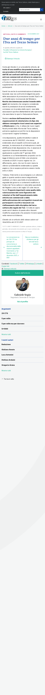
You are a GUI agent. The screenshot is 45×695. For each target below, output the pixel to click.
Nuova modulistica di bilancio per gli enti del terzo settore (31, 240)
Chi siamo (6, 8)
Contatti (5, 11)
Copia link (5, 266)
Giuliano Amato (8, 350)
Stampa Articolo (13, 59)
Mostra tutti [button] (6, 334)
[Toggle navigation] (41, 20)
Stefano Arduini (8, 360)
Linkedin (39, 264)
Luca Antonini (7, 355)
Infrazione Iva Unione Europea (20, 50)
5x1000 (5, 329)
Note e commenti (18, 34)
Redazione (6, 344)
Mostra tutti (6, 370)
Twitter (21, 264)
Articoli (10, 26)
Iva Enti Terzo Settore (10, 52)
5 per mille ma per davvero (13, 324)
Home (3, 26)
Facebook (13, 264)
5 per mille (6, 318)
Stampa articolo (10, 269)
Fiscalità (6, 50)
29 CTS (5, 313)
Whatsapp (30, 264)
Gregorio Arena (8, 365)
